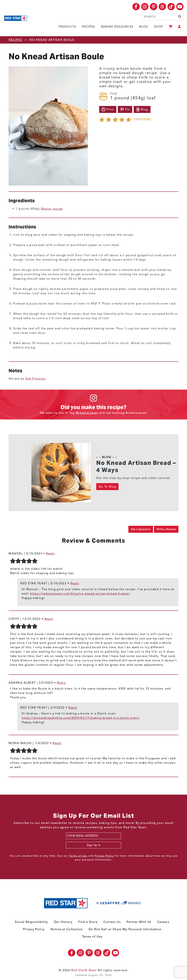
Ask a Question (141, 529)
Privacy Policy (104, 855)
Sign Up (92, 845)
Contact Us (112, 922)
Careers (163, 922)
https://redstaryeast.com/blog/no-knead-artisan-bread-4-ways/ (80, 594)
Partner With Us (139, 922)
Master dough (52, 209)
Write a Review (166, 529)
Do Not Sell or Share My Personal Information (125, 929)
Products (67, 27)
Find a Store (88, 922)
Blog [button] (144, 109)
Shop (158, 27)
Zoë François (35, 378)
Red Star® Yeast (84, 970)
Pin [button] (127, 109)
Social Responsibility (31, 922)
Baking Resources (117, 27)
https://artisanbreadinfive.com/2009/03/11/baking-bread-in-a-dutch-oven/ (81, 718)
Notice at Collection (67, 929)
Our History (63, 922)
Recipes (88, 27)
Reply (50, 553)
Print (109, 109)
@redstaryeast (87, 413)
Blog (143, 27)
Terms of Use (78, 855)
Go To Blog (107, 486)
